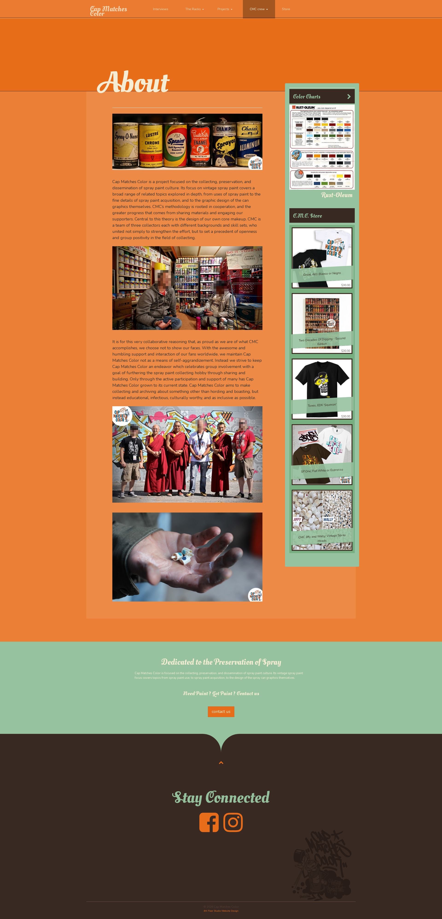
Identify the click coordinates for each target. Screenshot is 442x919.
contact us (221, 711)
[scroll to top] (221, 762)
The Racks (193, 9)
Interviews (160, 9)
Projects (224, 9)
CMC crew (258, 9)
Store (286, 9)
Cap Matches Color (108, 11)
